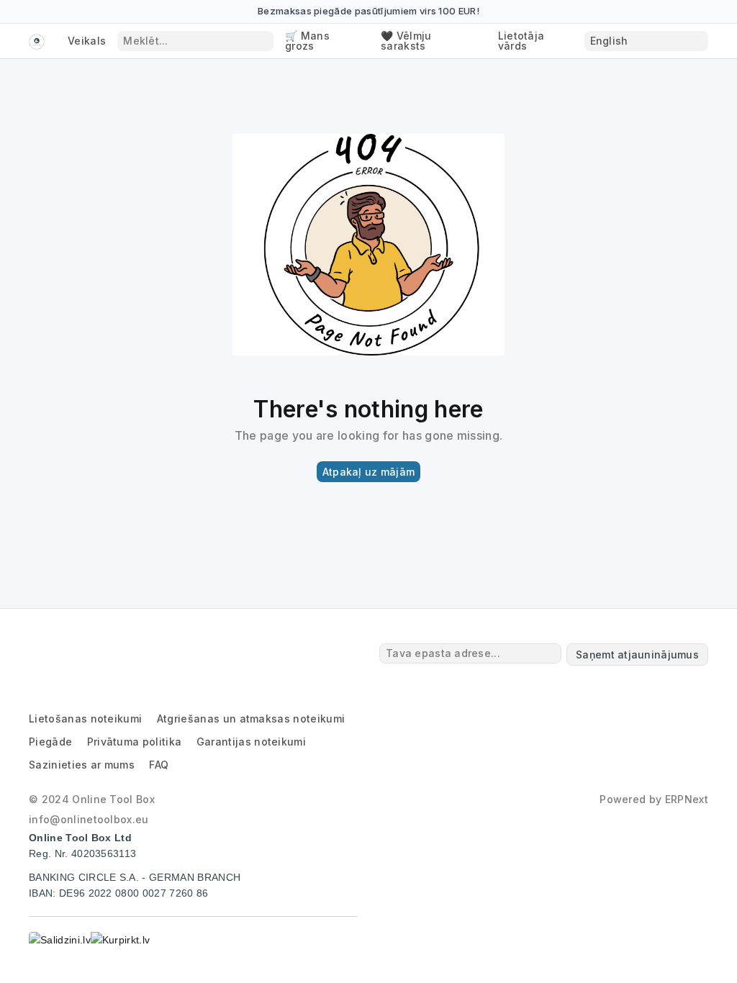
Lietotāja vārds (521, 41)
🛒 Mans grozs (307, 41)
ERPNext (686, 799)
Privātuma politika (134, 741)
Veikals (87, 41)
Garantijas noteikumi (251, 741)
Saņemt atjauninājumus (637, 654)
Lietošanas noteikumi (85, 718)
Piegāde (50, 741)
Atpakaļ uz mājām (368, 472)
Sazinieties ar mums (82, 764)
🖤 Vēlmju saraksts (406, 41)
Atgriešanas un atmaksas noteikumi (251, 718)
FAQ (158, 764)
